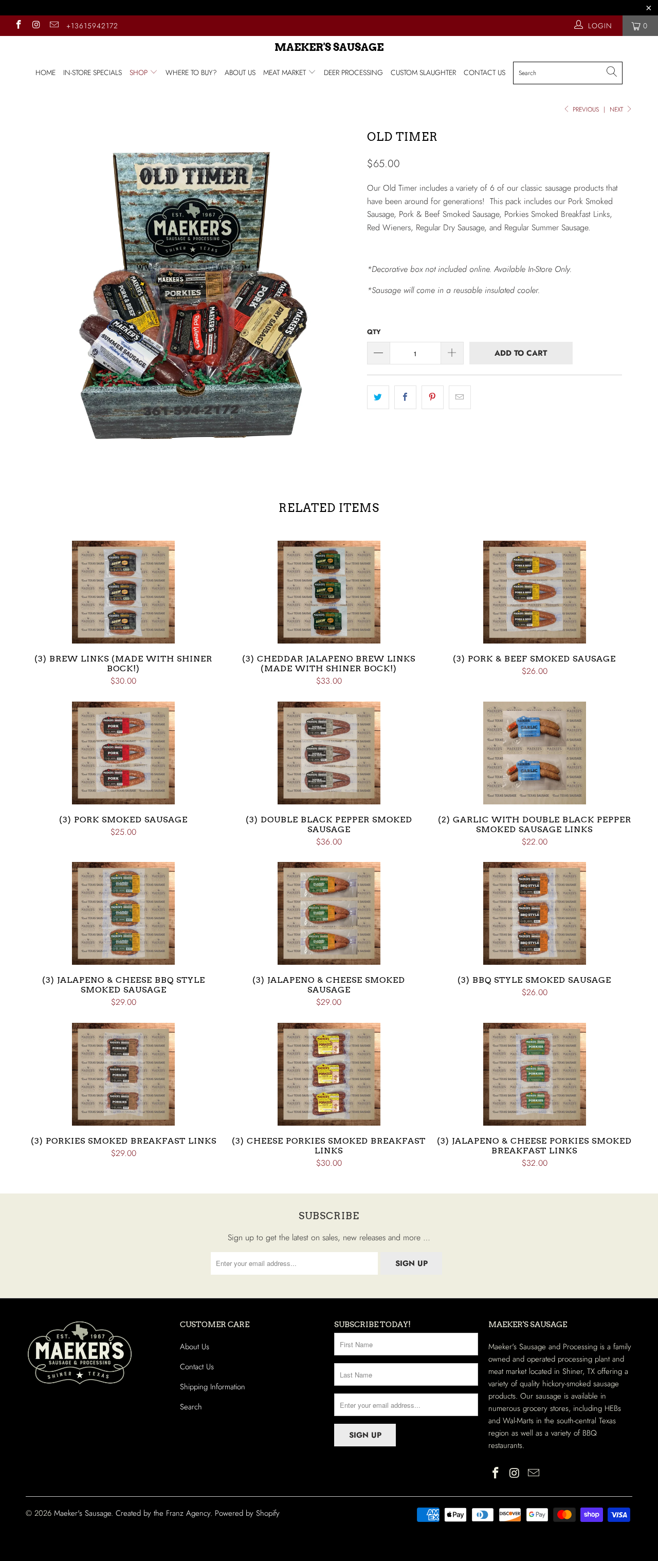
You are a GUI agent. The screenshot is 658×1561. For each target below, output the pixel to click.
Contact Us (484, 72)
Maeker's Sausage (329, 47)
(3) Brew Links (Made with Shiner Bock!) (123, 592)
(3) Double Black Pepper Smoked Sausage (329, 753)
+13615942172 (92, 26)
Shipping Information (212, 1386)
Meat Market (285, 72)
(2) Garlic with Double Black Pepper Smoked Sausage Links (534, 753)
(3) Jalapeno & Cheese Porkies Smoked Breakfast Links (534, 1074)
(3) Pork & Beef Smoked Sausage (534, 592)
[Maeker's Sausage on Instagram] (36, 26)
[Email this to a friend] (460, 397)
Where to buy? (191, 72)
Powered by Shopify (247, 1513)
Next (617, 109)
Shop (140, 72)
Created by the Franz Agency (163, 1513)
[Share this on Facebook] (405, 397)
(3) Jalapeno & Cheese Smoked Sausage (329, 913)
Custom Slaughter (423, 72)
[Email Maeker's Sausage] (53, 26)
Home (45, 72)
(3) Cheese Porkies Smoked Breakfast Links (329, 1074)
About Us (240, 72)
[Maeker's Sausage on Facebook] (18, 26)
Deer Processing (353, 72)
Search (191, 1406)
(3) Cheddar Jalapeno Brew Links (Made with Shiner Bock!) (329, 592)
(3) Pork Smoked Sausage (123, 753)
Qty (374, 332)
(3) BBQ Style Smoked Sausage (534, 913)
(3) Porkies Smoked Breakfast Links (123, 1074)
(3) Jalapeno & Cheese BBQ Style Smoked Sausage (123, 913)
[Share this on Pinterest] (433, 397)
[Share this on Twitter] (378, 397)
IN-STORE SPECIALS (92, 72)
